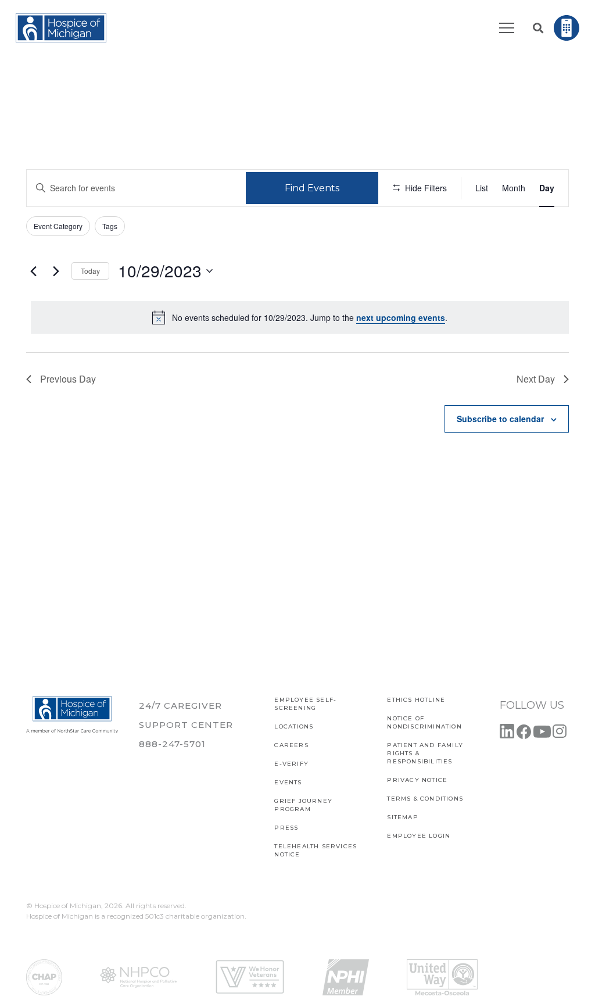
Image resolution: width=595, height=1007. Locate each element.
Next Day (536, 378)
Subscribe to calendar (500, 418)
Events (288, 782)
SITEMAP (402, 817)
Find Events (312, 188)
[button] (538, 27)
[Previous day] (33, 271)
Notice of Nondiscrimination (424, 722)
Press (286, 827)
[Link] (61, 27)
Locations (293, 726)
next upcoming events (400, 317)
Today (90, 271)
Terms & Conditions (425, 798)
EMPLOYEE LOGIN (418, 836)
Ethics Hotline (416, 700)
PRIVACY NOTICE (417, 780)
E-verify (291, 763)
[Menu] (506, 27)
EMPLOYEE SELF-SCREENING (305, 704)
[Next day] (56, 271)
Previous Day (68, 378)
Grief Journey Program (303, 805)
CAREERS (291, 745)
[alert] (300, 317)
